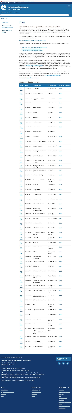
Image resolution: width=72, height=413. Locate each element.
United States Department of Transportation (12, 2)
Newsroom (16, 12)
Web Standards (62, 408)
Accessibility (34, 394)
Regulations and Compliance (7, 392)
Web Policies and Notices (64, 406)
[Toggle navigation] (69, 6)
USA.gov (60, 404)
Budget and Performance (64, 392)
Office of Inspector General (65, 402)
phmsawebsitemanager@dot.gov (25, 380)
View (60, 88)
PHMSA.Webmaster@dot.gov (52, 75)
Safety (2, 396)
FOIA (60, 396)
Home (2, 18)
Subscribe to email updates (62, 359)
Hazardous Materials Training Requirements (32, 50)
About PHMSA (4, 390)
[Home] (15, 8)
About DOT (61, 390)
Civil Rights (61, 394)
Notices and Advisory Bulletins (7, 31)
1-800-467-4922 (25, 370)
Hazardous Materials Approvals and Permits (7, 26)
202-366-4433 (4, 366)
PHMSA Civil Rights (36, 390)
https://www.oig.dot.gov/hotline (32, 377)
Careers (33, 396)
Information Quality (63, 398)
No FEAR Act (61, 400)
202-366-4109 (21, 368)
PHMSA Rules (5, 22)
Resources (3, 394)
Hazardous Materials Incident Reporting (31, 49)
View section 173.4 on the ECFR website (29, 78)
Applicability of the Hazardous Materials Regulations (34, 47)
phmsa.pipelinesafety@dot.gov (33, 373)
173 (6, 18)
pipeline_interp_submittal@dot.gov (34, 65)
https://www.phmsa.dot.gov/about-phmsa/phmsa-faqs (32, 40)
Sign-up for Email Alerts (6, 12)
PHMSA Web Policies (36, 392)
